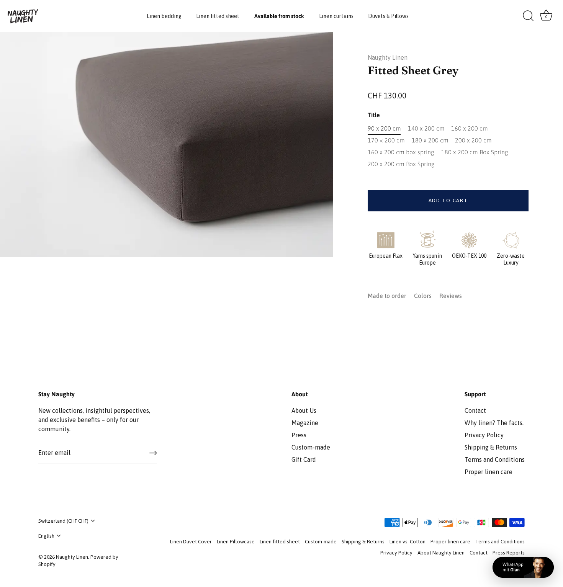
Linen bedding (164, 16)
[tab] (391, 295)
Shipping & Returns (491, 447)
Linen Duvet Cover (191, 541)
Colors (423, 295)
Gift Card (303, 459)
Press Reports (509, 552)
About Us (303, 410)
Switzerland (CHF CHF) (63, 521)
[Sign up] (153, 453)
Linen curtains (336, 16)
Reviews (450, 295)
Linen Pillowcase (236, 541)
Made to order (387, 295)
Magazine (304, 422)
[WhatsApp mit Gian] (523, 567)
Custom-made (310, 447)
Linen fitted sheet (217, 16)
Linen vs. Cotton (408, 541)
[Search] (528, 16)
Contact (475, 410)
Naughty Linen (388, 57)
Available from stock (279, 16)
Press (298, 435)
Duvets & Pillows (388, 16)
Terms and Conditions (495, 459)
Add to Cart (448, 200)
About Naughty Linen (441, 552)
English (46, 536)
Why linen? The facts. (494, 422)
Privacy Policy (484, 435)
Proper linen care (488, 471)
